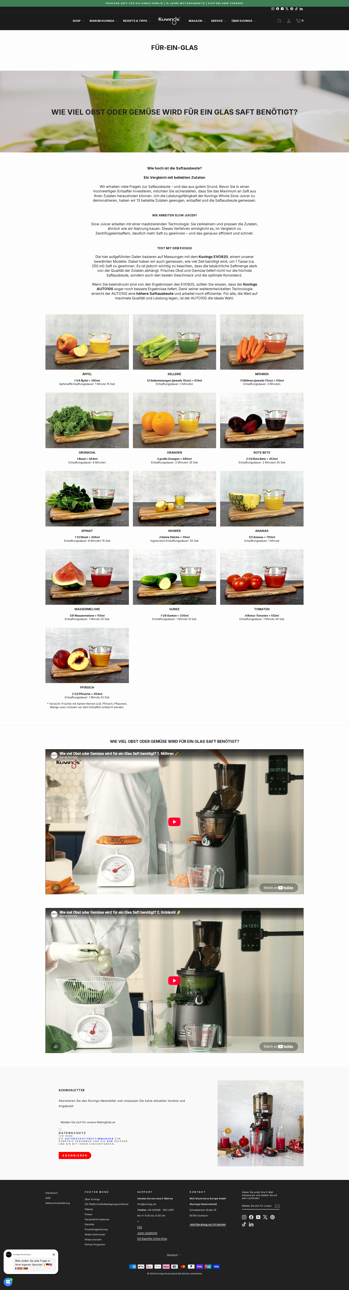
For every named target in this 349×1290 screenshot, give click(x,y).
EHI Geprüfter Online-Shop (152, 1238)
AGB (110, 1141)
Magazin (196, 21)
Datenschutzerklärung (57, 1203)
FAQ (139, 1227)
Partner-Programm (95, 1244)
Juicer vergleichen (147, 1233)
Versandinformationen (97, 1219)
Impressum (51, 1193)
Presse (88, 1214)
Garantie (89, 1224)
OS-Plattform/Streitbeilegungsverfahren (107, 1204)
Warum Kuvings (102, 21)
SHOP (77, 21)
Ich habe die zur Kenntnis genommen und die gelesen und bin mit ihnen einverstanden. (93, 1140)
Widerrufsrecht (93, 1239)
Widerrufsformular (95, 1234)
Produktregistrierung (96, 1229)
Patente (89, 1209)
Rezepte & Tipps (135, 21)
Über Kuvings (242, 21)
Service (217, 21)
